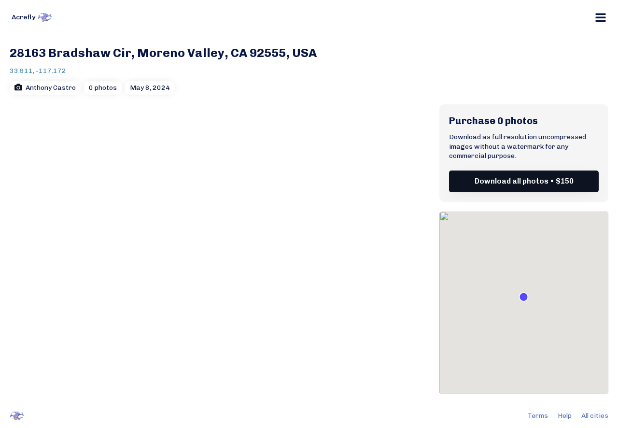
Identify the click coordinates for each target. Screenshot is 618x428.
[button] (524, 297)
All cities (594, 416)
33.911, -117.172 (38, 71)
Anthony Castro (51, 88)
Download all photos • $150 (524, 181)
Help (565, 416)
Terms (538, 416)
